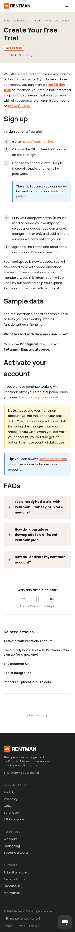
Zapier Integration (17, 673)
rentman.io (12, 893)
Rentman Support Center (21, 20)
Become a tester (16, 853)
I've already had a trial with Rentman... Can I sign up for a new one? (37, 652)
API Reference (14, 819)
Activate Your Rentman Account (28, 641)
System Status (14, 879)
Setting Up (11, 813)
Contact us (12, 886)
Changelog (12, 846)
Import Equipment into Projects (27, 682)
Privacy (8, 926)
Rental (8, 792)
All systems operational (23, 773)
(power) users (19, 106)
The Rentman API (16, 664)
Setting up (41, 20)
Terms (21, 926)
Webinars (10, 839)
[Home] (17, 6)
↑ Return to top (37, 715)
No (52, 599)
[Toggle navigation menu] (66, 5)
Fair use (34, 926)
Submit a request (16, 872)
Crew (7, 806)
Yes (23, 599)
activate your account (41, 397)
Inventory (11, 799)
